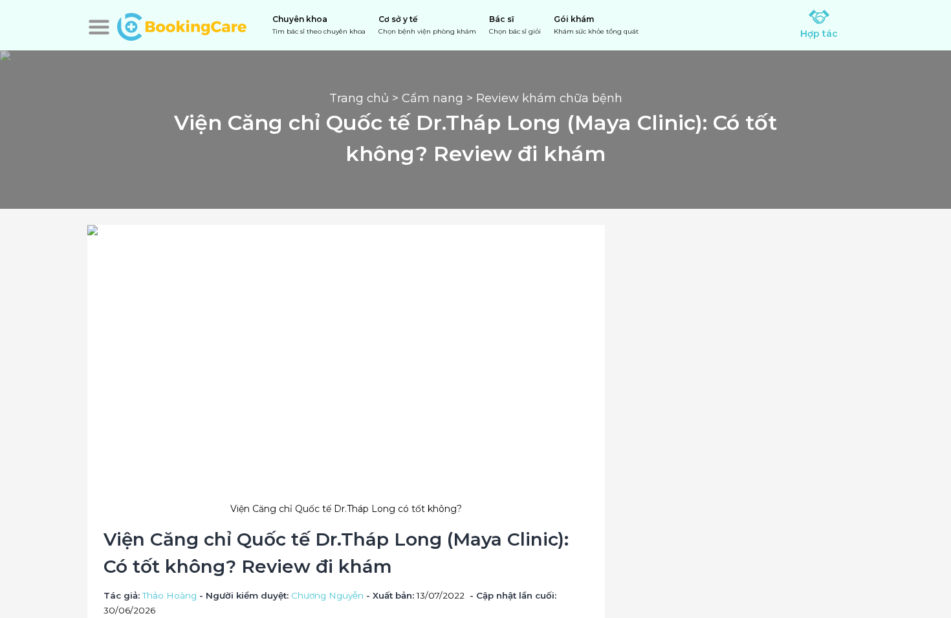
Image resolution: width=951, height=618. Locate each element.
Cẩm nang (432, 98)
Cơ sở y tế (427, 25)
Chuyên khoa (319, 25)
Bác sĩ (515, 25)
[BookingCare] (181, 25)
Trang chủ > (365, 98)
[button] (99, 27)
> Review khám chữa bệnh (542, 98)
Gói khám (596, 25)
